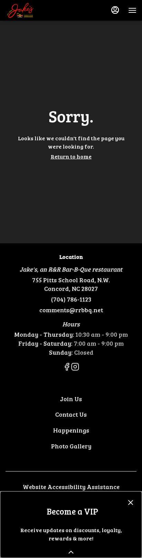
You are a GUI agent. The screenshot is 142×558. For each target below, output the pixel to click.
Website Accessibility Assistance (71, 487)
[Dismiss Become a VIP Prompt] (130, 502)
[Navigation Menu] (132, 10)
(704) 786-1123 (71, 299)
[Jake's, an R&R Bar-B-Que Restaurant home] (37, 10)
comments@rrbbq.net (71, 310)
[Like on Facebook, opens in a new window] (67, 367)
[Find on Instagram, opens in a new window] (75, 367)
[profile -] (115, 10)
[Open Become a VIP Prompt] (71, 552)
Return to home (71, 156)
